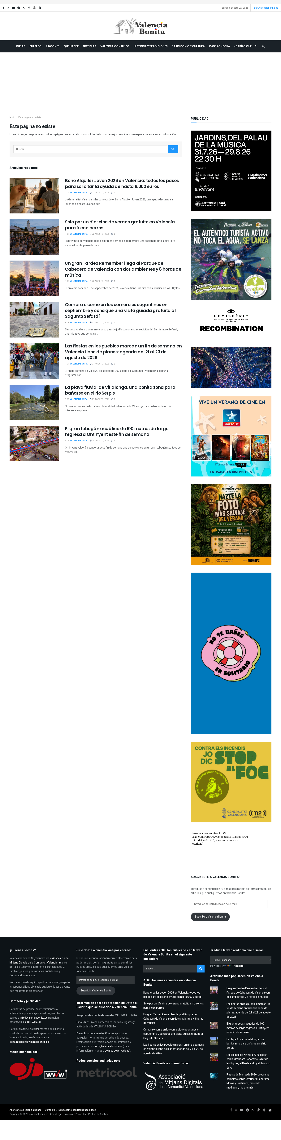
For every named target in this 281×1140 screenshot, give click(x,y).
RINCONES (52, 46)
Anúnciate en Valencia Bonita (25, 1110)
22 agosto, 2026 (100, 192)
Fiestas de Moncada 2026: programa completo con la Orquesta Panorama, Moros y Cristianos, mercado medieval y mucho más (248, 1081)
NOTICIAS (89, 46)
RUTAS (20, 46)
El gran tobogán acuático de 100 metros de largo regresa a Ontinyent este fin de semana (116, 432)
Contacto (50, 1110)
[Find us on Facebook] (3, 8)
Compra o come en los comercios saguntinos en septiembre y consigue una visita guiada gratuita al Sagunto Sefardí (120, 311)
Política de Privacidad (75, 1114)
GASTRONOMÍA (219, 46)
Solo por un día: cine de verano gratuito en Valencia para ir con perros (120, 225)
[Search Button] (263, 46)
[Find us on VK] (34, 8)
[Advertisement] (140, 81)
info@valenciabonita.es (265, 8)
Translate (238, 966)
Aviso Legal (56, 1114)
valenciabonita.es (38, 1114)
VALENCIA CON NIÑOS (115, 46)
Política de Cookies (98, 1114)
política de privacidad (117, 1051)
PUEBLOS (35, 46)
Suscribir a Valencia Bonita (210, 917)
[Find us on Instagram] (8, 8)
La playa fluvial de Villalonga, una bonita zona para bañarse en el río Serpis (120, 390)
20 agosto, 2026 (100, 440)
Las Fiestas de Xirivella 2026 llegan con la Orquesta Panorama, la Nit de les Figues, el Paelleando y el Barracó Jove (248, 1061)
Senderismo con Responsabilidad (77, 1110)
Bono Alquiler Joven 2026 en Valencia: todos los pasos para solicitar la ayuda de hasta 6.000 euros (122, 184)
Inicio (12, 117)
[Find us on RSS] (40, 8)
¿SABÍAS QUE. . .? (245, 46)
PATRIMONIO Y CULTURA (188, 46)
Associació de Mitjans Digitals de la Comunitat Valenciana (39, 960)
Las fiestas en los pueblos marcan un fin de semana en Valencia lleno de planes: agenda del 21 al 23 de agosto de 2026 (123, 352)
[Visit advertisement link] (140, 2)
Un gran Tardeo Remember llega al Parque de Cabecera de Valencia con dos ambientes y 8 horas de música (123, 269)
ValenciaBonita (79, 192)
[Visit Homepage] (140, 26)
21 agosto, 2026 (100, 322)
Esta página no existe (29, 117)
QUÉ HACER (71, 46)
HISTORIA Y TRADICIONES (151, 46)
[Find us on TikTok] (29, 8)
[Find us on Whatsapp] (24, 8)
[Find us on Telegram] (18, 8)
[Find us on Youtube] (13, 8)
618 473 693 (32, 1022)
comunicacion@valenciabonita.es (29, 1042)
